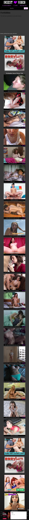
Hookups (23, 5)
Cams (16, 5)
